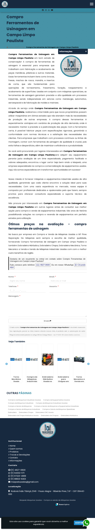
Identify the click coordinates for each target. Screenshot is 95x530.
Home (12, 445)
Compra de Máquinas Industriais (20, 403)
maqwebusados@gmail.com (24, 481)
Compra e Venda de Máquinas (20, 406)
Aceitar (79, 523)
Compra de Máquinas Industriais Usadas (52, 403)
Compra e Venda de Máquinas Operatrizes (58, 409)
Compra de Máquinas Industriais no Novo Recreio (32, 381)
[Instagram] (46, 10)
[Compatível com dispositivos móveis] (51, 504)
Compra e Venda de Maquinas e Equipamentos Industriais (56, 406)
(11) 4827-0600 (43, 265)
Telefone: (13, 286)
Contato (14, 457)
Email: (52, 276)
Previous (6, 364)
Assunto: (54, 286)
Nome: (11, 276)
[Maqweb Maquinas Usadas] (47, 430)
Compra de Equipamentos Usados (56, 400)
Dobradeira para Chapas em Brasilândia (63, 380)
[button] (91, 4)
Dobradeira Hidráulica (69, 415)
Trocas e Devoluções (20, 454)
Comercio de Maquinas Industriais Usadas (24, 400)
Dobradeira (12, 412)
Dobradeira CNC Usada (45, 412)
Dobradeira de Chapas (50, 415)
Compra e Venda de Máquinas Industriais (24, 409)
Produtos (14, 451)
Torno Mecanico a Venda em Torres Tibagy (79, 381)
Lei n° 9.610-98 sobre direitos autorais (66, 335)
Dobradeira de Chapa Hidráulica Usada (23, 415)
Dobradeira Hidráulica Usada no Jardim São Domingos (47, 381)
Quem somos (16, 448)
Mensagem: (14, 296)
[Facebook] (43, 10)
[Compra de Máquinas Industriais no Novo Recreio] (32, 359)
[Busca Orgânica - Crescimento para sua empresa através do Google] (62, 504)
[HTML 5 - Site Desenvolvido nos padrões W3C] (34, 504)
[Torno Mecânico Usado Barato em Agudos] (16, 359)
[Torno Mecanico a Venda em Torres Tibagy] (79, 359)
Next (88, 364)
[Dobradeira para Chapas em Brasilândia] (63, 359)
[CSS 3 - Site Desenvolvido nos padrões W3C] (42, 504)
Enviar (46, 321)
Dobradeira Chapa (26, 412)
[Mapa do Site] (27, 504)
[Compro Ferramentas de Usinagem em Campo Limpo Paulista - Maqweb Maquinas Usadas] (5, 4)
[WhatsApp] (49, 10)
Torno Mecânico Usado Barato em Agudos (16, 381)
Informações (16, 460)
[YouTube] (52, 10)
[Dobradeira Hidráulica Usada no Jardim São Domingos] (48, 359)
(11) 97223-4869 (18, 476)
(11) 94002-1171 (17, 473)
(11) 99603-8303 (18, 478)
